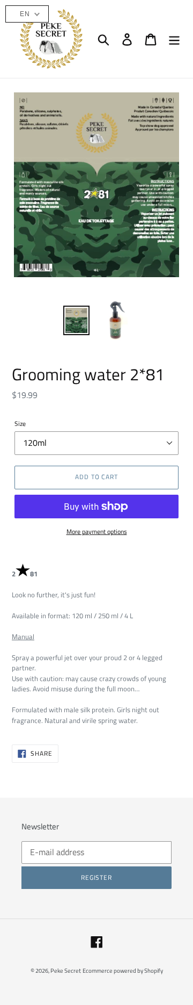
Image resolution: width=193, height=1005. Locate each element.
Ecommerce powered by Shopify (123, 970)
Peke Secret (65, 970)
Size (20, 424)
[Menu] (174, 39)
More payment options (96, 532)
